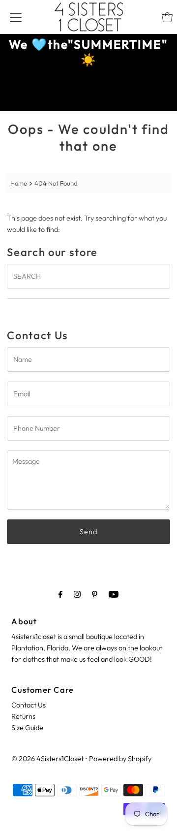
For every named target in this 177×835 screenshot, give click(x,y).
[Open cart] (167, 17)
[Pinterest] (94, 594)
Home (18, 183)
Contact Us (28, 705)
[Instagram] (77, 594)
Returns (23, 716)
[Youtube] (113, 594)
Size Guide (27, 727)
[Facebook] (60, 594)
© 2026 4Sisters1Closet (47, 758)
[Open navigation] (15, 17)
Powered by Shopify (120, 758)
